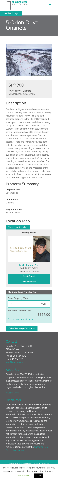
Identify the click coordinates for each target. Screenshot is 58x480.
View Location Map (17, 227)
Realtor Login (11, 13)
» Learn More (12, 392)
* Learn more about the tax (21, 319)
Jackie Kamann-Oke (29, 265)
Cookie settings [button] (23, 475)
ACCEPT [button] (38, 475)
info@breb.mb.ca (14, 362)
